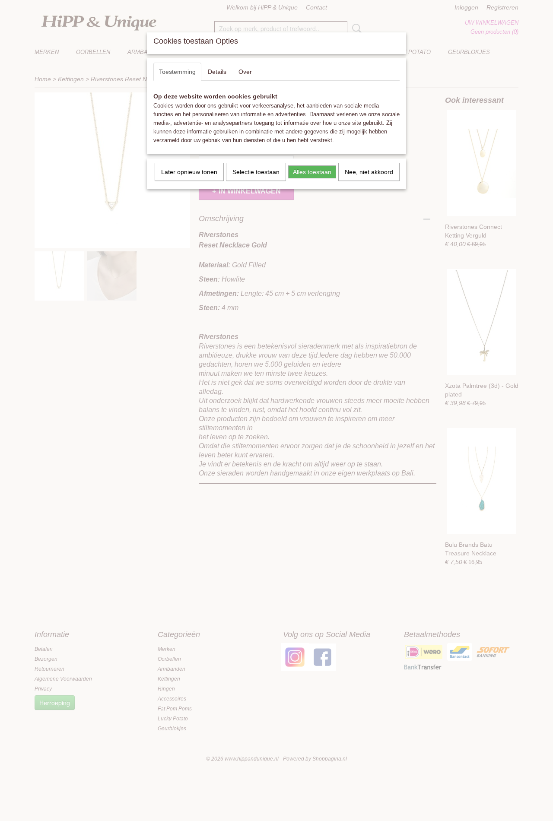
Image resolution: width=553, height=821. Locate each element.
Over (245, 71)
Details (217, 71)
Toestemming (177, 71)
